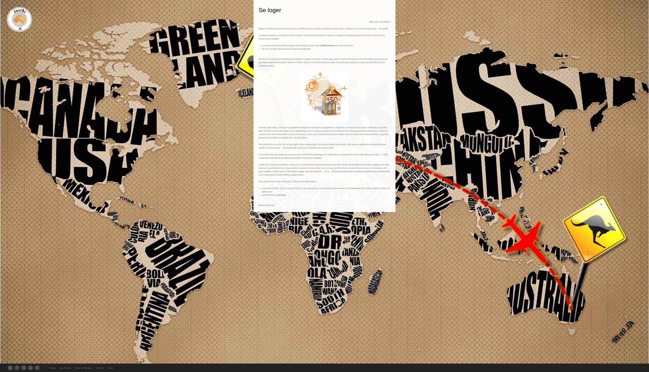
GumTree (281, 195)
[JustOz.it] (19, 30)
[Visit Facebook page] (16, 367)
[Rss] (37, 367)
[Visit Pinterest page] (23, 367)
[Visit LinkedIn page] (30, 367)
